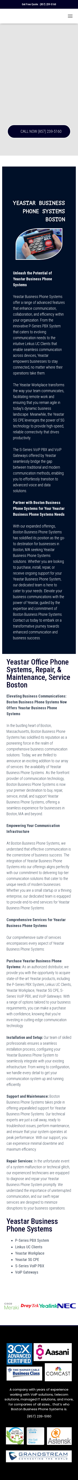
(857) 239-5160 (48, 4)
